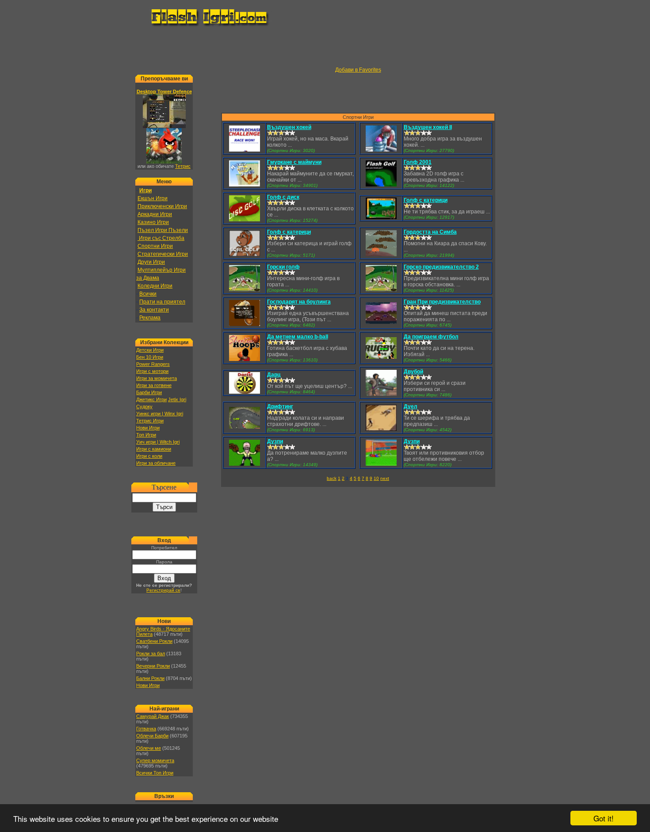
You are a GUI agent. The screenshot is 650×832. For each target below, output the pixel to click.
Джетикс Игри (151, 399)
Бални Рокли (150, 678)
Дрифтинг (280, 406)
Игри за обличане (156, 463)
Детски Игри (150, 350)
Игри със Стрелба (161, 238)
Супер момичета (155, 760)
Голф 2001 (418, 162)
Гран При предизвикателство (442, 302)
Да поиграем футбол (431, 337)
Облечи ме (148, 748)
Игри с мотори (152, 371)
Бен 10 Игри (149, 357)
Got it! (603, 818)
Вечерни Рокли (153, 666)
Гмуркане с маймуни (294, 162)
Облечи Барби (152, 735)
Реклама (150, 318)
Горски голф (283, 267)
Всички (148, 294)
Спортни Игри (155, 246)
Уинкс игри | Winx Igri (159, 413)
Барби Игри (149, 392)
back (331, 478)
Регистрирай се (163, 590)
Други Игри (151, 262)
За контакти (154, 310)
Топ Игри (146, 434)
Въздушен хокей (289, 127)
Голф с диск (283, 197)
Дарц (273, 375)
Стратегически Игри (163, 254)
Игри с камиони (153, 449)
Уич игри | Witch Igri (158, 441)
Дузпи (275, 441)
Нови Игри (148, 427)
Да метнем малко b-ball (297, 337)
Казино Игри (153, 222)
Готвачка (146, 728)
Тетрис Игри (150, 420)
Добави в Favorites (358, 70)
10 (376, 478)
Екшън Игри (153, 198)
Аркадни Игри (155, 214)
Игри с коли (149, 456)
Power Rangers (153, 364)
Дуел (410, 406)
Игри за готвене (154, 385)
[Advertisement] (325, 47)
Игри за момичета (156, 378)
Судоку (144, 406)
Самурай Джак (152, 716)
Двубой (413, 372)
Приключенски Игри (162, 206)
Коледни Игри (155, 286)
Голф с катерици (425, 200)
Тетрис (183, 166)
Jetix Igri (177, 399)
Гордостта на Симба (430, 232)
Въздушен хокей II (428, 127)
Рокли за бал (150, 653)
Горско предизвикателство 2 (441, 267)
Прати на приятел (162, 302)
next (384, 478)
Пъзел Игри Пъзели (163, 230)
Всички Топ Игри (154, 772)
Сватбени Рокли (154, 641)
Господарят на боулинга (299, 302)
